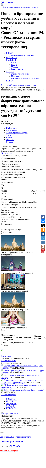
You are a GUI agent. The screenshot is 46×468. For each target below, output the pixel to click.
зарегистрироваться (15, 7)
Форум (14, 64)
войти (3, 7)
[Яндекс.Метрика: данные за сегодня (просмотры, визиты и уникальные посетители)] (9, 413)
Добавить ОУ (7, 416)
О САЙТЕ (10, 53)
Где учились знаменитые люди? (25, 78)
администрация (31, 7)
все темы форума (8, 394)
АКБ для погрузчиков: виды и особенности (23, 385)
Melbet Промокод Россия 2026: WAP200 (21, 370)
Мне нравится (7, 153)
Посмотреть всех (8, 361)
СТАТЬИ (10, 71)
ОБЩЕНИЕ (11, 60)
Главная (4, 85)
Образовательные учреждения (22, 85)
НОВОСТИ (11, 81)
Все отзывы (6, 356)
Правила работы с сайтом (22, 55)
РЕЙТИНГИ (11, 58)
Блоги (13, 62)
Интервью (15, 76)
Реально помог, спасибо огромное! (19, 375)
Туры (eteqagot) (18, 382)
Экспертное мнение (20, 74)
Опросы (14, 67)
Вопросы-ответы (18, 69)
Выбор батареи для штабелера (17, 390)
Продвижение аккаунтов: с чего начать (21, 365)
